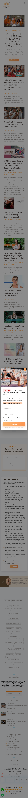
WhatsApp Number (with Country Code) (12, 417)
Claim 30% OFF (14, 424)
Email (4, 411)
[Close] (25, 369)
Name (4, 406)
